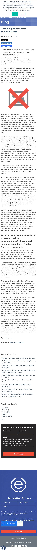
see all (3, 419)
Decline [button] (22, 14)
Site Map (23, 538)
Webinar (6, 412)
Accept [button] (14, 14)
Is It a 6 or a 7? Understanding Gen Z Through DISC (17, 394)
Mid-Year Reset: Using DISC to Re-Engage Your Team (18, 358)
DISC (5, 414)
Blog (7, 338)
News (11, 338)
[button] (3, 547)
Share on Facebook (6, 46)
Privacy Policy (31, 520)
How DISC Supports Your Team (11, 396)
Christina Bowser (15, 36)
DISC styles (7, 416)
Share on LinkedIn (6, 43)
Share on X (4, 40)
